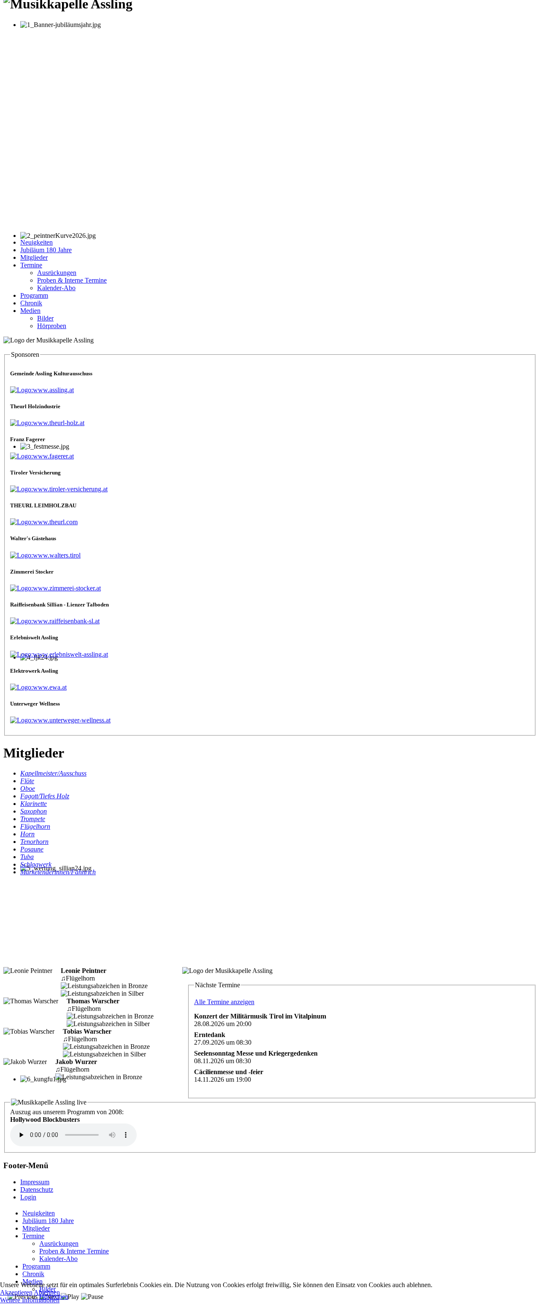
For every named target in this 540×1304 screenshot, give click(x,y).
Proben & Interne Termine (72, 280)
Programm (34, 295)
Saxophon (33, 811)
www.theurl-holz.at (58, 422)
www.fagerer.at (53, 456)
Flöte (27, 780)
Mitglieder (34, 257)
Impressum (34, 1181)
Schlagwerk (35, 864)
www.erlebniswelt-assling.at (70, 654)
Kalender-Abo (56, 287)
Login (28, 1197)
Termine (31, 265)
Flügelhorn (35, 826)
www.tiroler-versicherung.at (70, 489)
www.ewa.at (50, 687)
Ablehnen (47, 1292)
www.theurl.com (55, 521)
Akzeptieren (16, 1292)
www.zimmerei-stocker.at (67, 588)
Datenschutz (36, 1189)
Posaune (31, 849)
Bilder (45, 318)
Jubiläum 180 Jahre (46, 249)
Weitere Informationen (29, 1300)
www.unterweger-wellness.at (72, 720)
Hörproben (51, 325)
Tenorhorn (34, 841)
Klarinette (33, 803)
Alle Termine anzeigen (224, 1001)
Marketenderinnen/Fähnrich (58, 872)
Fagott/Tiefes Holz (44, 796)
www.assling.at (53, 389)
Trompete (32, 818)
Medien (30, 310)
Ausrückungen (56, 272)
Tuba (27, 856)
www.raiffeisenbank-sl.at (66, 621)
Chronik (31, 303)
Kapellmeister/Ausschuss (53, 773)
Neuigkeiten (36, 242)
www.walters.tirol (57, 555)
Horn (27, 834)
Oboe (27, 788)
